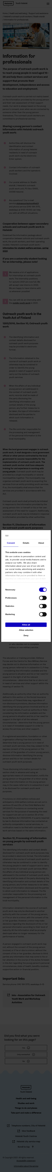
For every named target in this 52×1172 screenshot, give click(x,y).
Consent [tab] (11, 543)
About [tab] (41, 543)
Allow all (26, 624)
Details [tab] (26, 543)
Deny (26, 635)
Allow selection (26, 630)
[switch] (43, 598)
